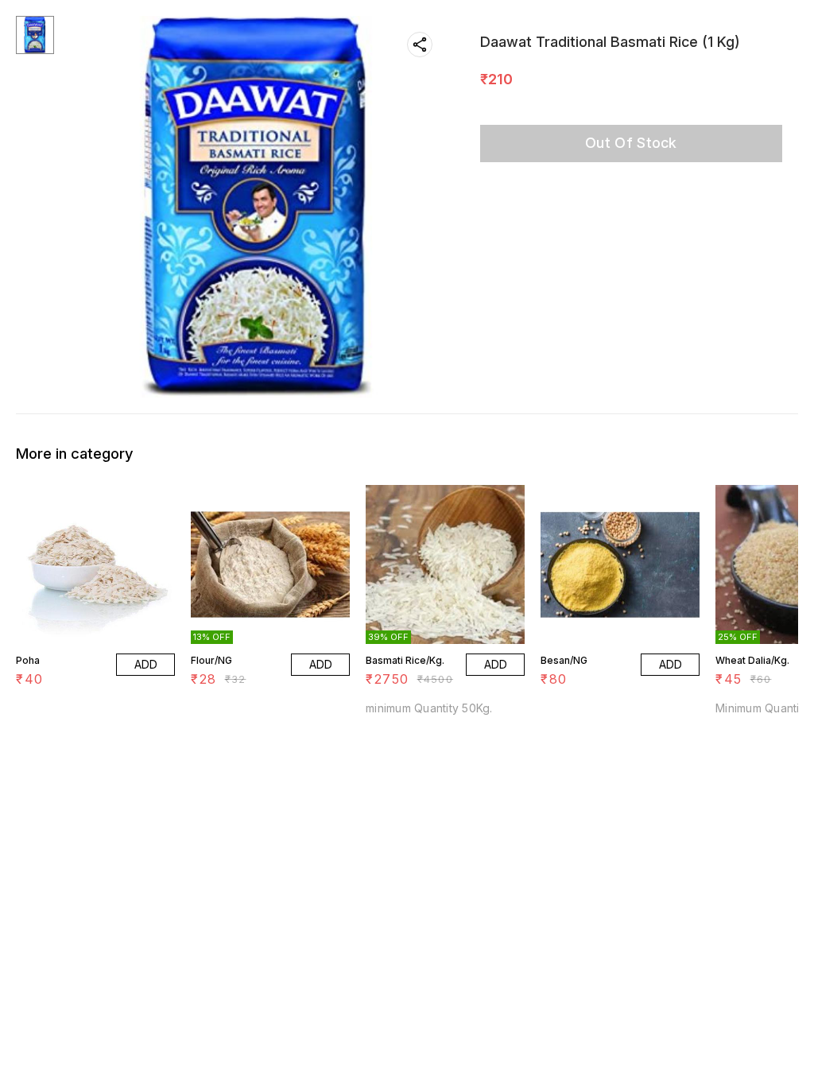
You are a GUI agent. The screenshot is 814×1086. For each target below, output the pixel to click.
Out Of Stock (631, 142)
